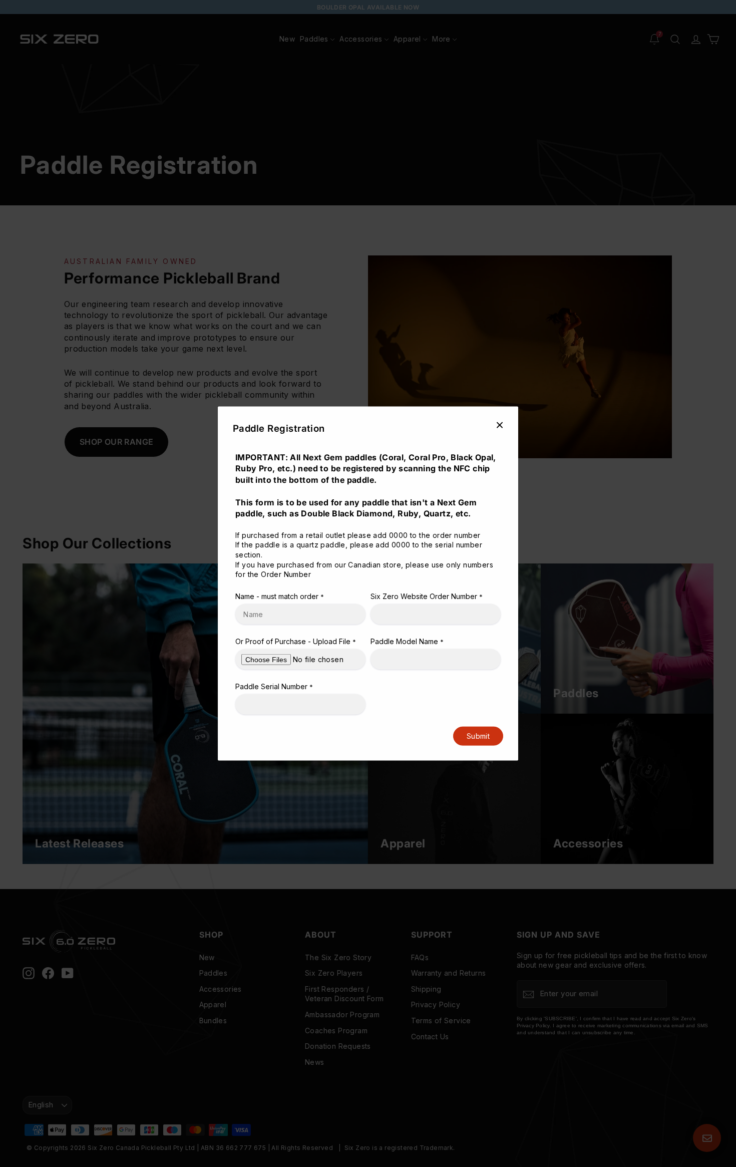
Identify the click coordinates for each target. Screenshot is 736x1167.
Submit (478, 735)
